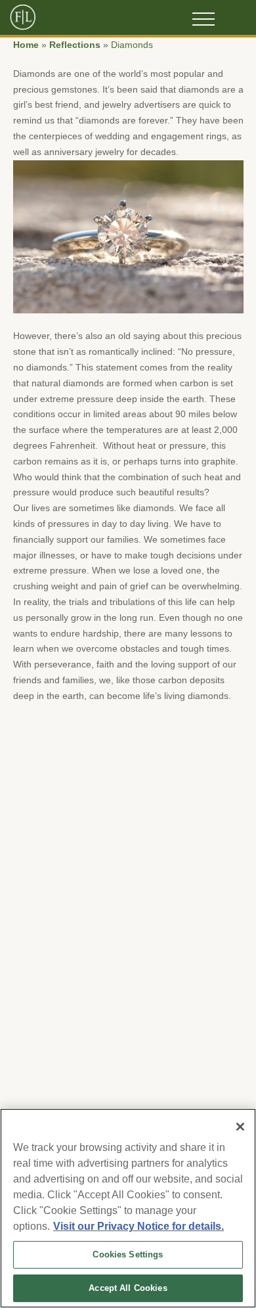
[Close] (240, 1126)
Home (26, 45)
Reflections (74, 45)
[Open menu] (203, 19)
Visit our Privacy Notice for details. (138, 1226)
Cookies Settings (128, 1254)
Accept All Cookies (128, 1288)
